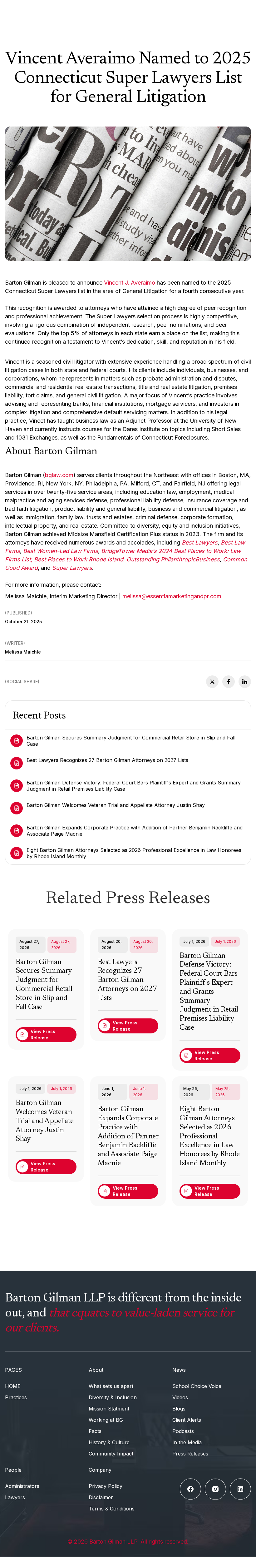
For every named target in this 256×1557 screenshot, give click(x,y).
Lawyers (15, 1497)
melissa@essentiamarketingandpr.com (171, 596)
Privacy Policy (105, 1486)
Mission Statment (109, 1408)
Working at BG (106, 1420)
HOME (13, 1386)
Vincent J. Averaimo (129, 282)
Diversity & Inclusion (113, 1397)
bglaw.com (59, 475)
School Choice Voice (196, 1386)
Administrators (22, 1486)
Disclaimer (101, 1497)
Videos (180, 1397)
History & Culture (109, 1442)
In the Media (187, 1442)
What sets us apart (111, 1386)
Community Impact (111, 1453)
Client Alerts (186, 1420)
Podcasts (183, 1431)
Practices (16, 1397)
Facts (95, 1431)
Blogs (178, 1408)
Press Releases (190, 1453)
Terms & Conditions (112, 1508)
